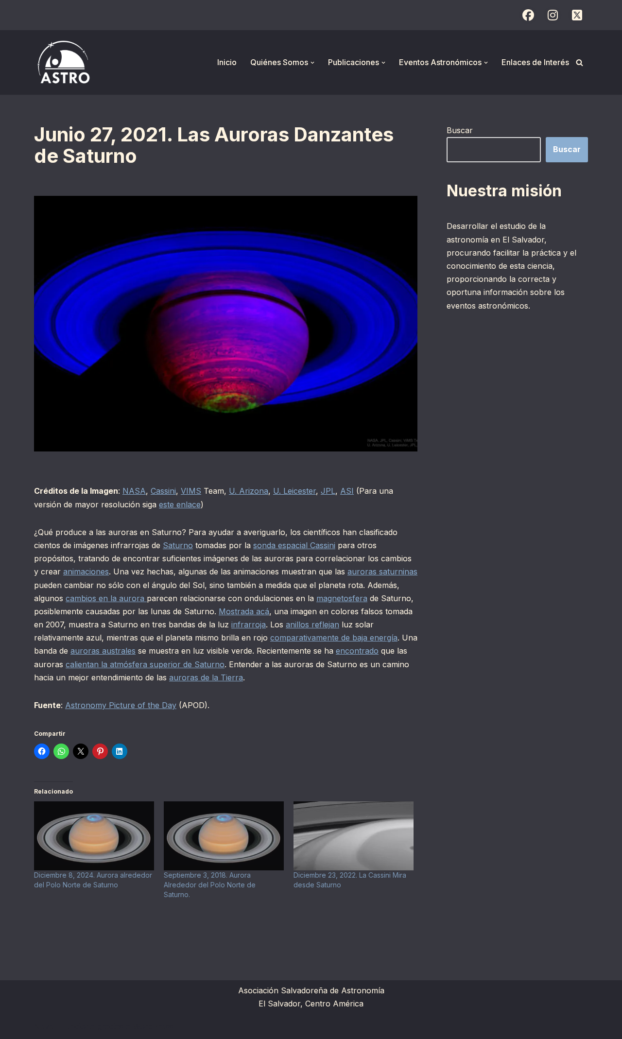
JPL (328, 491)
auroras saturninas (382, 571)
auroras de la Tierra (206, 677)
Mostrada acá (244, 611)
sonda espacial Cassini (294, 545)
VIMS (191, 491)
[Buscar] (579, 62)
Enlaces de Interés (535, 62)
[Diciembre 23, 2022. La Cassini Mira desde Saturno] (354, 835)
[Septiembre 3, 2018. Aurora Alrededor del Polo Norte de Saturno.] (224, 835)
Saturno (178, 545)
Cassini (163, 491)
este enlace (180, 504)
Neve (43, 1026)
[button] (312, 63)
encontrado (357, 651)
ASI (347, 491)
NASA (134, 491)
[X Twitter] (577, 15)
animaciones (86, 571)
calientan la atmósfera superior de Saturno (145, 664)
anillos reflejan (312, 624)
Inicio (227, 62)
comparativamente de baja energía (333, 637)
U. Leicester (294, 491)
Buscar (460, 130)
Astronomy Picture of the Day (120, 705)
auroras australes (103, 651)
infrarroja (248, 624)
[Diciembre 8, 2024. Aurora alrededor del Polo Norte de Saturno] (94, 835)
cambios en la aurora (106, 598)
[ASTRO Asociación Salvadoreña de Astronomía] (63, 62)
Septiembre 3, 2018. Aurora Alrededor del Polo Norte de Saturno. (210, 885)
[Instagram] (552, 15)
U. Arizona (248, 491)
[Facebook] (528, 15)
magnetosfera (341, 598)
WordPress (153, 1026)
